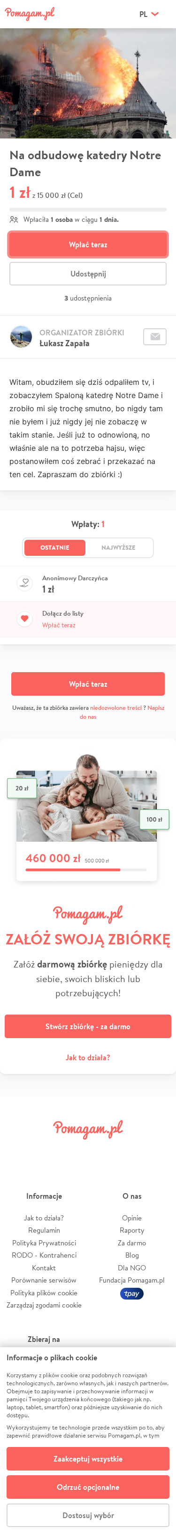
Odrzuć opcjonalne (88, 1487)
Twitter (46, 1151)
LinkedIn (101, 1151)
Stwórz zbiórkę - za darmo (88, 1026)
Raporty (132, 1230)
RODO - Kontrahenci (44, 1255)
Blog (132, 1255)
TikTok (130, 1151)
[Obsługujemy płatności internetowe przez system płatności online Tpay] (132, 1292)
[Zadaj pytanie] (155, 336)
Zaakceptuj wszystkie (88, 1459)
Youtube (158, 1151)
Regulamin (44, 1230)
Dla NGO (132, 1267)
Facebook (17, 1151)
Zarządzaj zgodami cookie (44, 1304)
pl (143, 14)
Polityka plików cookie (43, 1292)
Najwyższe (118, 547)
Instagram (74, 1151)
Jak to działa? (88, 1057)
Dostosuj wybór (88, 1515)
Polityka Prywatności (44, 1242)
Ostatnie (54, 547)
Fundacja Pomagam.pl (132, 1280)
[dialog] (88, 1441)
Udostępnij (88, 273)
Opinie (132, 1217)
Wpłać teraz (88, 244)
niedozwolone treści (116, 708)
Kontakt (44, 1267)
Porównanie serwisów (44, 1280)
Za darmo (132, 1242)
